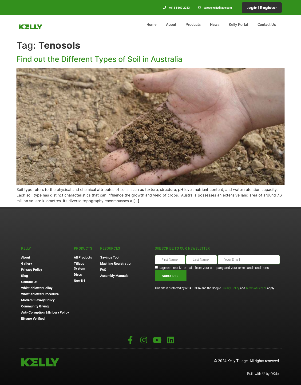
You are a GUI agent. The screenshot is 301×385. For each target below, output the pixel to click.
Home (152, 24)
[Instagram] (144, 340)
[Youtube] (157, 340)
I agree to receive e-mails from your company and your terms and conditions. (214, 268)
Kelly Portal (238, 24)
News (214, 24)
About (171, 24)
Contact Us (266, 24)
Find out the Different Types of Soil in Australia (99, 59)
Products (193, 24)
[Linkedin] (170, 340)
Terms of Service (256, 288)
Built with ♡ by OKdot (263, 374)
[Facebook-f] (130, 340)
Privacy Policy (230, 288)
